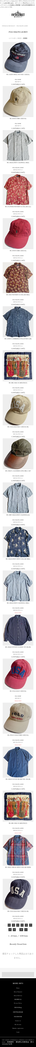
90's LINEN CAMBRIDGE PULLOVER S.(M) (18, 339)
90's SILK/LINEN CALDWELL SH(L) (18, 603)
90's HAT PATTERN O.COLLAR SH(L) (18, 294)
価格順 (19, 38)
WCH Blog (18, 1007)
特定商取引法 (18, 999)
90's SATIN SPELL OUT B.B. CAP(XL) (18, 74)
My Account (18, 1024)
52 (21, 929)
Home (17, 988)
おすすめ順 (12, 38)
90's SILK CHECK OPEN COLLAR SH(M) (18, 867)
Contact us (18, 1020)
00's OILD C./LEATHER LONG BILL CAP (18, 471)
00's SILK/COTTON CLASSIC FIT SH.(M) (18, 647)
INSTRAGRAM (18, 1012)
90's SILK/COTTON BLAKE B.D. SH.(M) (18, 779)
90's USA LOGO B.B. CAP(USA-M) (18, 427)
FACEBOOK (18, 1016)
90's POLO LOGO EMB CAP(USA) (18, 735)
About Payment (18, 991)
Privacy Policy (18, 1003)
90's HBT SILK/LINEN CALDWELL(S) (18, 515)
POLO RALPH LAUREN (22, 25)
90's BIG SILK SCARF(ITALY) (18, 383)
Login (18, 1032)
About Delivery (18, 995)
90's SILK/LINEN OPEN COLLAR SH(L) (18, 559)
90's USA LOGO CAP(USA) (18, 691)
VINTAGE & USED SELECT (8, 25)
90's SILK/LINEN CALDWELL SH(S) (18, 162)
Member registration (18, 1028)
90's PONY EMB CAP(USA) (18, 118)
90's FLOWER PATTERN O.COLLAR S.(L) (18, 206)
